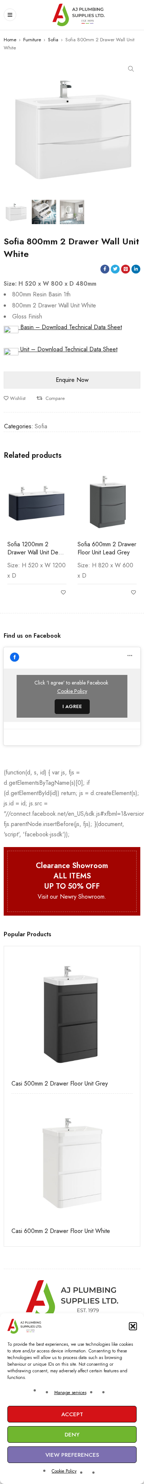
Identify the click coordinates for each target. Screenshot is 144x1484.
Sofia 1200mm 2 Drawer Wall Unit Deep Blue (36, 552)
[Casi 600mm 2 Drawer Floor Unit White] (72, 1161)
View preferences (72, 1455)
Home (10, 39)
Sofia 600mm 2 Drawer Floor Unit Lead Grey (107, 548)
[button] (133, 1326)
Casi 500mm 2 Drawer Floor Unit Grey (59, 1084)
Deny (72, 1435)
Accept (72, 1414)
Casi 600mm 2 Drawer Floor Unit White (60, 1231)
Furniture (32, 39)
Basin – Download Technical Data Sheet (70, 327)
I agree (72, 706)
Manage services (70, 1392)
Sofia (53, 39)
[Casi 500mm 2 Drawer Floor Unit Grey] (72, 1014)
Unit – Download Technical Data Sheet (67, 349)
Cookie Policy (64, 1471)
